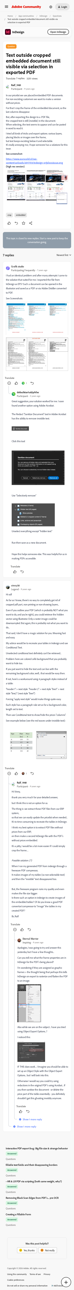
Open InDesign (58, 31)
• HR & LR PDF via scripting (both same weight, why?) (34, 1181)
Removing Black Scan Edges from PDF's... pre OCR (32, 1197)
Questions (57, 16)
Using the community (17, 1274)
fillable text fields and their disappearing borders (31, 1164)
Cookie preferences (15, 1280)
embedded (20, 215)
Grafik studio (17, 266)
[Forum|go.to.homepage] (26, 7)
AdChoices (58, 1285)
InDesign (43, 16)
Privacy (47, 1274)
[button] (6, 7)
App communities (26, 16)
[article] (37, 325)
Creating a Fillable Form (18, 1214)
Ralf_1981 (16, 85)
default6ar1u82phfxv (28, 392)
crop (9, 215)
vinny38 (15, 585)
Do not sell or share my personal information (27, 1285)
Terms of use (35, 1274)
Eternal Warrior (30, 938)
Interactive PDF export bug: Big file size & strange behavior (37, 1148)
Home (10, 16)
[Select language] (51, 7)
